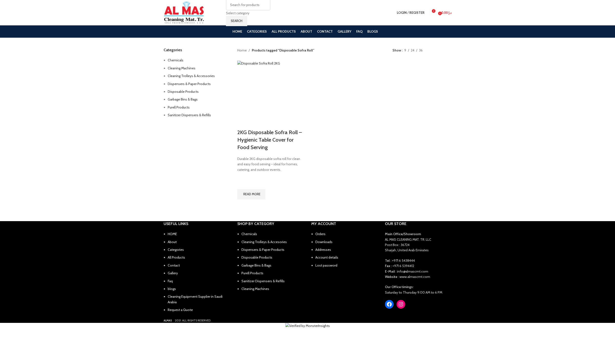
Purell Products (179, 107)
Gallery (173, 273)
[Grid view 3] (441, 50)
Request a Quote (180, 310)
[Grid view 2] (434, 50)
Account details (326, 257)
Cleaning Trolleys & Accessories (191, 76)
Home (242, 50)
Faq (170, 281)
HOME (172, 234)
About (172, 242)
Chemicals (175, 60)
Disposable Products (183, 91)
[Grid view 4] (449, 50)
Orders (320, 234)
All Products (176, 257)
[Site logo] (184, 12)
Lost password (326, 265)
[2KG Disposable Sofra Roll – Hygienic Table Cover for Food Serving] (271, 95)
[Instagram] (401, 304)
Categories (176, 249)
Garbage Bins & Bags (183, 99)
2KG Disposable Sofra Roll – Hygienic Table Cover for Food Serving (269, 140)
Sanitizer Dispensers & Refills (189, 115)
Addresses (323, 249)
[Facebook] (389, 304)
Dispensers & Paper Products (189, 84)
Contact (174, 265)
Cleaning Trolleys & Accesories (264, 242)
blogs (172, 289)
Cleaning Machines (181, 68)
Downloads (324, 242)
